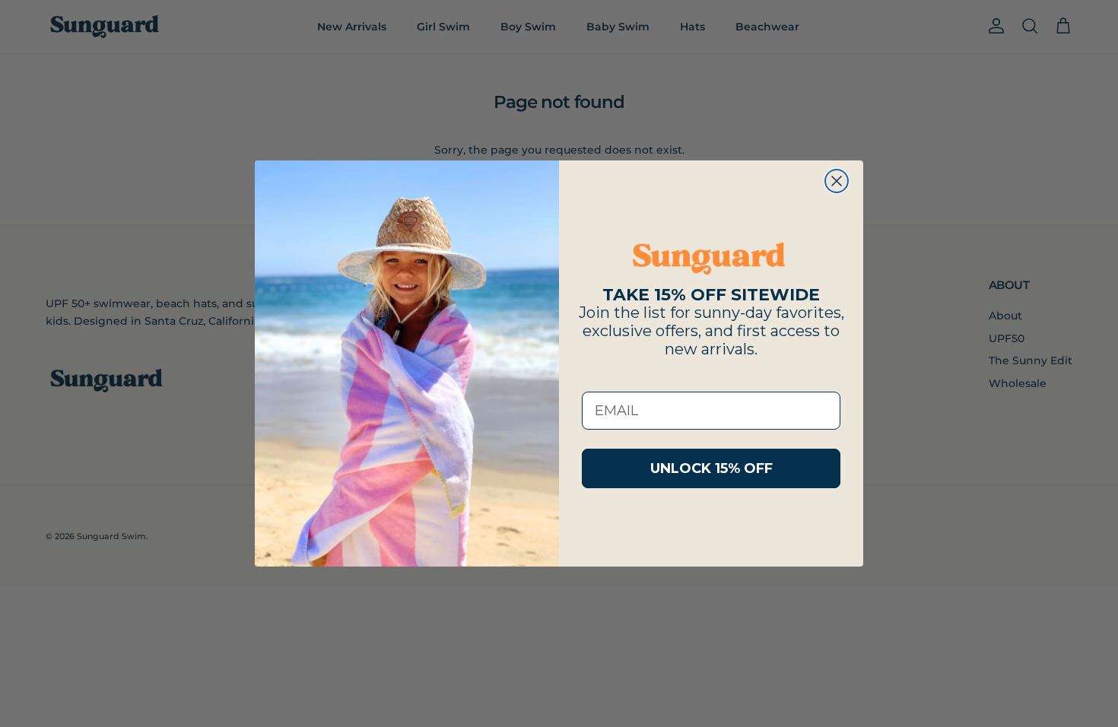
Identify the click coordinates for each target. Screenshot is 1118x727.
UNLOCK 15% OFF (711, 468)
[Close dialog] (836, 181)
